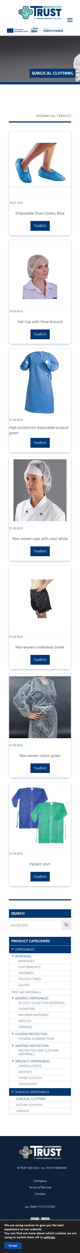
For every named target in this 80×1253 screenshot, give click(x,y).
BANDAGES (23, 956)
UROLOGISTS (27, 1084)
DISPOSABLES (24, 949)
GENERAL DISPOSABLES (31, 998)
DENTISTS (25, 1072)
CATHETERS (26, 1009)
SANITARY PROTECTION (32, 1046)
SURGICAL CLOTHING (31, 1099)
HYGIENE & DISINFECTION (36, 1038)
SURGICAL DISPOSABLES (32, 1092)
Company (40, 1181)
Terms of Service (40, 1187)
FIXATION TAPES (29, 979)
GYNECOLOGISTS (30, 1078)
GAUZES (24, 985)
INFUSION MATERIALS (33, 1015)
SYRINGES (25, 1027)
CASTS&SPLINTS (29, 967)
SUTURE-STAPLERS (29, 1105)
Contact (40, 1194)
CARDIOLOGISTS (29, 1066)
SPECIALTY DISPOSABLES (32, 1061)
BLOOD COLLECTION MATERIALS (41, 1003)
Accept (13, 1245)
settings (49, 1237)
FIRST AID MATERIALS (26, 992)
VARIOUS (22, 1111)
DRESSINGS (26, 973)
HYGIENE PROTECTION (31, 1034)
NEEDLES (24, 1021)
